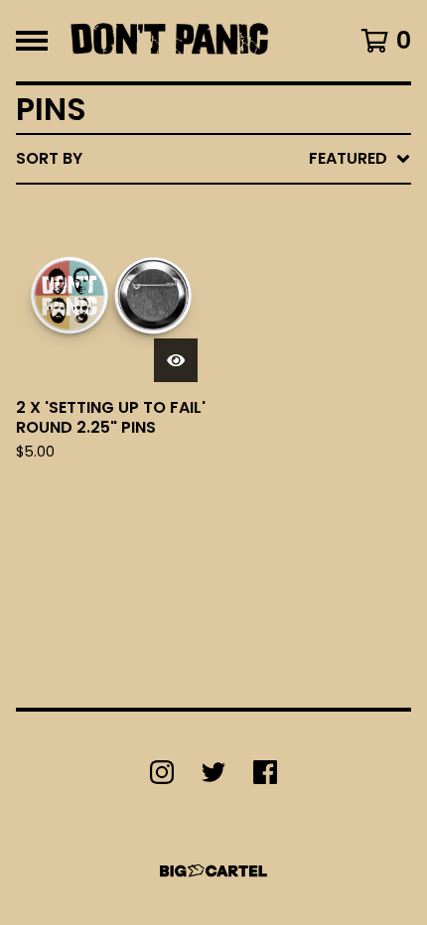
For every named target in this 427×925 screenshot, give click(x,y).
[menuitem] (213, 159)
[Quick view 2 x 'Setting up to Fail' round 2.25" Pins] (176, 360)
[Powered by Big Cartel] (213, 871)
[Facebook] (265, 772)
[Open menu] (32, 41)
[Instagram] (162, 772)
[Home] (169, 41)
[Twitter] (213, 772)
